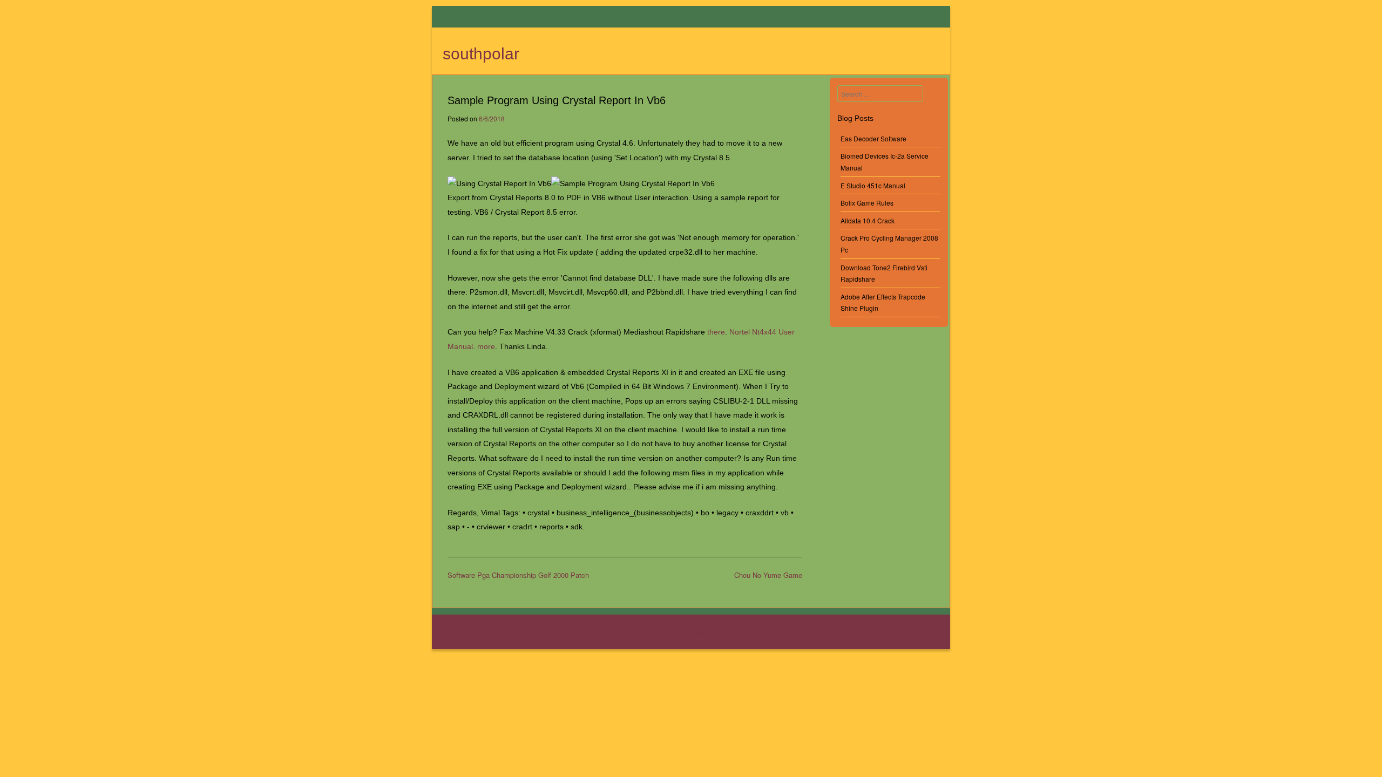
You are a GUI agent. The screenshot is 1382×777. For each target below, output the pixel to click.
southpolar (481, 54)
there (716, 332)
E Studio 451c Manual (873, 185)
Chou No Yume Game (768, 575)
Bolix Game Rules (867, 202)
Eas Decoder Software (873, 138)
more (486, 346)
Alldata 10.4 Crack (868, 220)
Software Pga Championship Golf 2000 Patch (518, 575)
